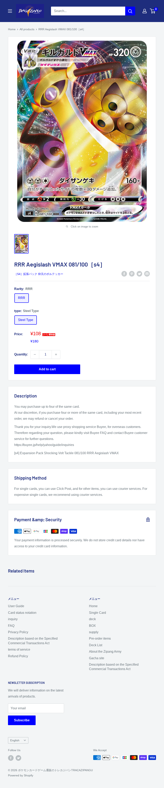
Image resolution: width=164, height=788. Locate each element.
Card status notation (22, 612)
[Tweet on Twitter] (139, 274)
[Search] (130, 11)
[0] (152, 11)
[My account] (145, 11)
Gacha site (96, 658)
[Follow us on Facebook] (11, 758)
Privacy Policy (18, 632)
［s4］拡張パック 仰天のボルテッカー (38, 274)
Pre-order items (100, 638)
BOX (92, 625)
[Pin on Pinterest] (132, 274)
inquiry (13, 619)
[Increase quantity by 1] (56, 354)
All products (27, 29)
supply (93, 632)
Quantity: (21, 354)
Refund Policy (18, 656)
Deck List (95, 645)
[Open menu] (10, 11)
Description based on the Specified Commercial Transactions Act (33, 641)
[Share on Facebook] (124, 274)
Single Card (97, 612)
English (14, 740)
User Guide (16, 606)
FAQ (11, 625)
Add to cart (47, 369)
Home (12, 29)
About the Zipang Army (105, 651)
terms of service (19, 649)
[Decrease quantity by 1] (35, 354)
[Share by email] (147, 274)
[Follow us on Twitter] (18, 758)
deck (92, 619)
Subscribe (22, 720)
